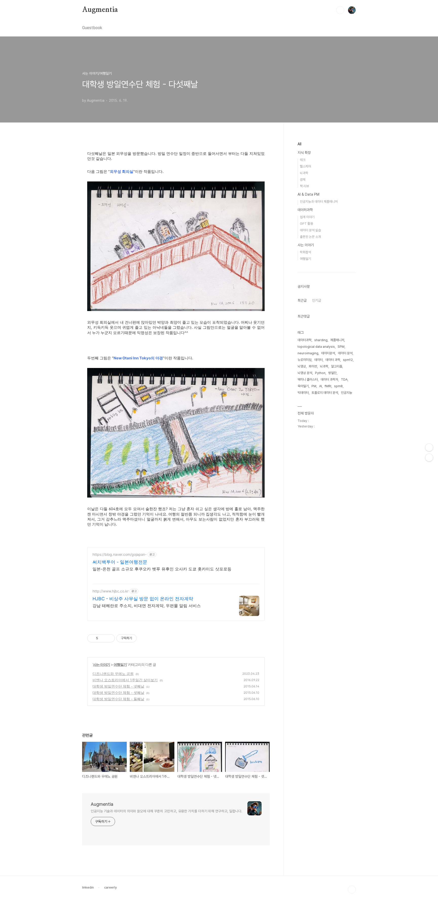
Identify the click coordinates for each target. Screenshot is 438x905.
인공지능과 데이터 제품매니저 (319, 201)
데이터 (318, 360)
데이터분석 (328, 353)
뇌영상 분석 (305, 373)
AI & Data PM (308, 194)
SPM (341, 346)
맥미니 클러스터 (308, 379)
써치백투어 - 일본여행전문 (120, 562)
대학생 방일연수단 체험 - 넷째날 (118, 686)
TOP (352, 890)
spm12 (348, 360)
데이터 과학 (332, 360)
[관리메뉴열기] (429, 447)
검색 (340, 10)
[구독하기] (429, 457)
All (299, 144)
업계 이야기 (307, 217)
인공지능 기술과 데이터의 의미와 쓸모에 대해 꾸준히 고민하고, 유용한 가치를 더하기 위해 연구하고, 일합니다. (166, 811)
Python (320, 373)
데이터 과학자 (329, 379)
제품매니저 (337, 340)
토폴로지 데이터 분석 (325, 393)
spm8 (338, 386)
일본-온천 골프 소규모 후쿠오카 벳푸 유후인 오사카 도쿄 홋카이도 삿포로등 (162, 568)
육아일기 (303, 386)
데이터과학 (305, 210)
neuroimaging (308, 353)
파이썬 (313, 366)
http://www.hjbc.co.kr (111, 591)
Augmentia (100, 9)
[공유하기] (103, 638)
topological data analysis (316, 346)
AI (320, 386)
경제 (302, 179)
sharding (320, 340)
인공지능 (346, 393)
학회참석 (305, 252)
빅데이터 (303, 393)
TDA (344, 379)
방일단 (332, 373)
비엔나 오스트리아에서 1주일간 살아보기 (125, 680)
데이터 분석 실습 (310, 230)
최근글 (302, 300)
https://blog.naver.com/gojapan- (120, 554)
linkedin (88, 887)
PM (314, 386)
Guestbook (92, 27)
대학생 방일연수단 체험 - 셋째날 (118, 692)
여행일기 (120, 664)
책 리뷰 (304, 186)
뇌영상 (302, 366)
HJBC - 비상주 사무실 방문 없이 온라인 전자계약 (143, 598)
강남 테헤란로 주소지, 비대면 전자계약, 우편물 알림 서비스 (147, 605)
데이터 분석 (345, 353)
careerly (110, 887)
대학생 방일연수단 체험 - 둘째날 (118, 699)
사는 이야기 (101, 664)
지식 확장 (304, 153)
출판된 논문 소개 (310, 237)
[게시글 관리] (109, 638)
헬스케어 (305, 166)
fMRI (328, 386)
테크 (302, 160)
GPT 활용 (306, 223)
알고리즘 (336, 366)
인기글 (316, 300)
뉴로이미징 (305, 360)
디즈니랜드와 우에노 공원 (113, 673)
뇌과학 (304, 173)
